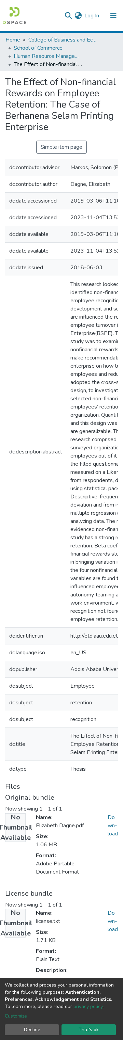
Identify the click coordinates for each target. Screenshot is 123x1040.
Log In (92, 15)
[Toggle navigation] (113, 15)
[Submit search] (68, 16)
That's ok (89, 1029)
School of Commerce (38, 48)
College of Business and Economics (62, 40)
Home (12, 40)
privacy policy (87, 1006)
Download (113, 825)
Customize (16, 1016)
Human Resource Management (48, 56)
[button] (78, 16)
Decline (32, 1029)
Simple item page (61, 147)
